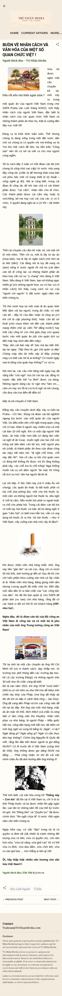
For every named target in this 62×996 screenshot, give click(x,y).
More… (56, 33)
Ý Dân (38, 889)
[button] (57, 44)
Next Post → (51, 899)
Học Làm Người (20, 889)
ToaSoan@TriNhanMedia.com (21, 928)
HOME (14, 33)
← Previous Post (13, 899)
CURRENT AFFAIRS (34, 33)
